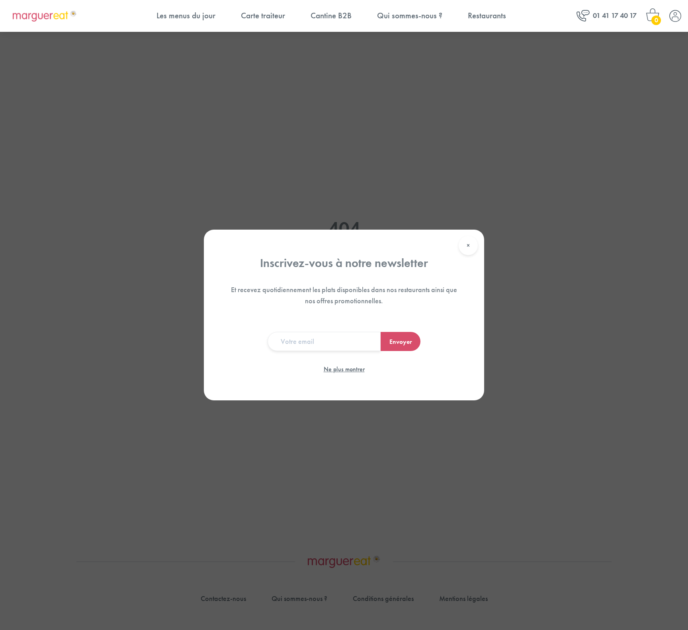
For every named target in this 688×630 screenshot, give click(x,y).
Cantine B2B (331, 15)
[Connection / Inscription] (675, 16)
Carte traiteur (263, 15)
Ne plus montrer (344, 369)
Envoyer (400, 341)
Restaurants (487, 15)
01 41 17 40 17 (615, 15)
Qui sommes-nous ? (409, 15)
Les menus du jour (185, 15)
